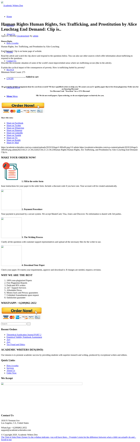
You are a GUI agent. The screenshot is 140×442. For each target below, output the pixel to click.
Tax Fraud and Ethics (16, 344)
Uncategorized (23, 36)
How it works (12, 365)
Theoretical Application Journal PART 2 (24, 335)
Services (10, 368)
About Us (11, 370)
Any (8, 339)
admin (35, 36)
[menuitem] (9, 16)
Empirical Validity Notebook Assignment (24, 337)
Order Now (12, 373)
